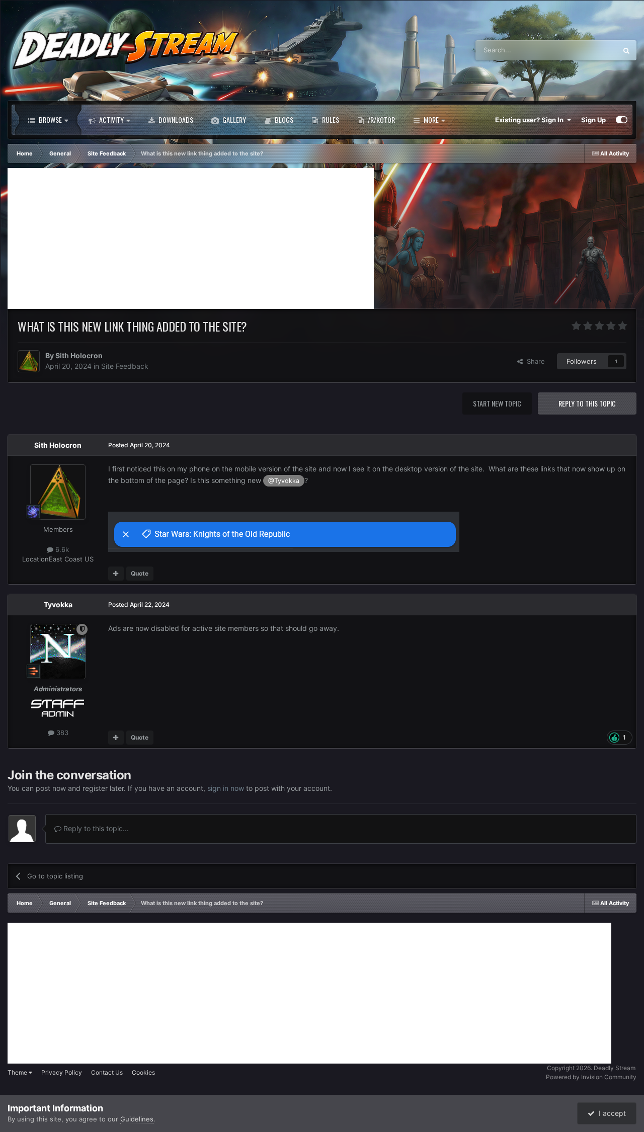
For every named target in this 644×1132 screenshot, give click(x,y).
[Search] (626, 50)
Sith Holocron (79, 355)
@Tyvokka (283, 480)
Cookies (143, 1072)
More (431, 119)
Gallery (233, 119)
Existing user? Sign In (531, 120)
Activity (111, 119)
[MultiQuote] (116, 574)
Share (534, 361)
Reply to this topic (587, 403)
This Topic (588, 50)
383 (61, 733)
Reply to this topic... (95, 828)
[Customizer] (621, 120)
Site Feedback (124, 366)
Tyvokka (58, 604)
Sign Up (593, 120)
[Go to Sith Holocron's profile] (29, 361)
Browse (49, 119)
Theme (18, 1072)
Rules (329, 119)
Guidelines (136, 1119)
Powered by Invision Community (591, 1077)
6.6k (61, 549)
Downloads (175, 119)
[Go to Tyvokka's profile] (58, 651)
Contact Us (107, 1072)
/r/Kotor (380, 119)
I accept (610, 1113)
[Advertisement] (191, 238)
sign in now (225, 788)
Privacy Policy (61, 1072)
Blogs (283, 119)
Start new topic (497, 403)
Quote (139, 573)
